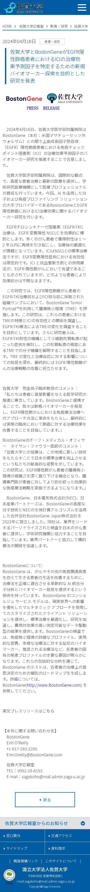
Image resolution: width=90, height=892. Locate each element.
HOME (7, 26)
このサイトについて (61, 860)
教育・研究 (59, 26)
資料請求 (58, 848)
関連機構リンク (26, 860)
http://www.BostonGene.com (53, 685)
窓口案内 (13, 835)
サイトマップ (16, 848)
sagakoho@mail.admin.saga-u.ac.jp (50, 881)
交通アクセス (61, 835)
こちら (48, 711)
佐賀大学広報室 (31, 26)
